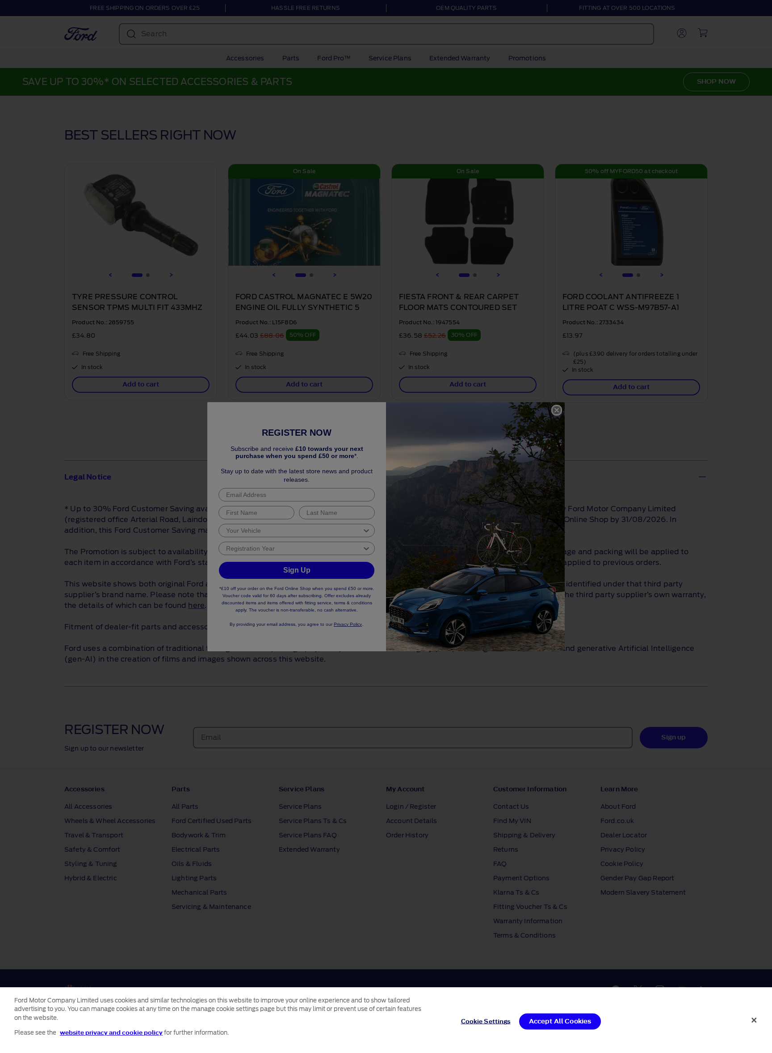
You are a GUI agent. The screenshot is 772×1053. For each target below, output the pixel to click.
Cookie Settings (486, 1021)
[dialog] (386, 1020)
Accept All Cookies (560, 1021)
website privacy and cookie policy (111, 1032)
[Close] (754, 1020)
